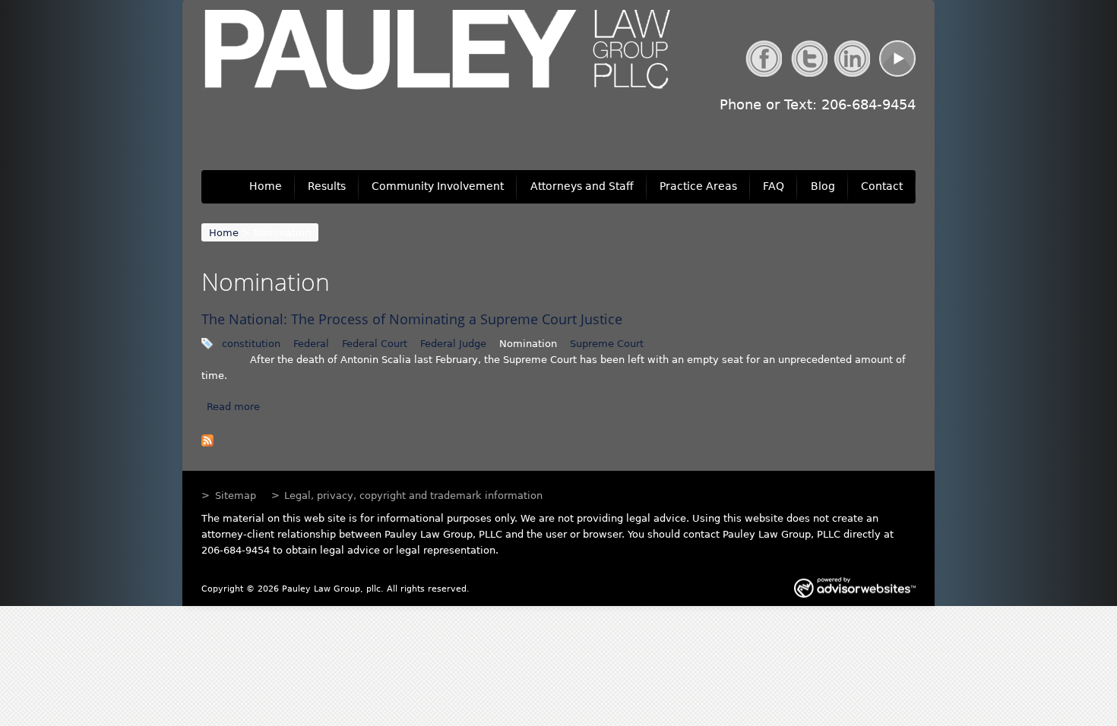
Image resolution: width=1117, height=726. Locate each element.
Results (327, 186)
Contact (882, 186)
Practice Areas (698, 186)
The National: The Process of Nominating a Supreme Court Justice (411, 319)
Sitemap (235, 495)
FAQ (773, 186)
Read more (233, 406)
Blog (823, 186)
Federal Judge (453, 343)
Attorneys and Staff (582, 186)
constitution (251, 343)
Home (265, 186)
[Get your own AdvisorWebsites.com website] (855, 589)
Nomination (528, 343)
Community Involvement (438, 186)
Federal (311, 343)
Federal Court (374, 343)
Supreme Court (607, 343)
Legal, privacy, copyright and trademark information (413, 495)
